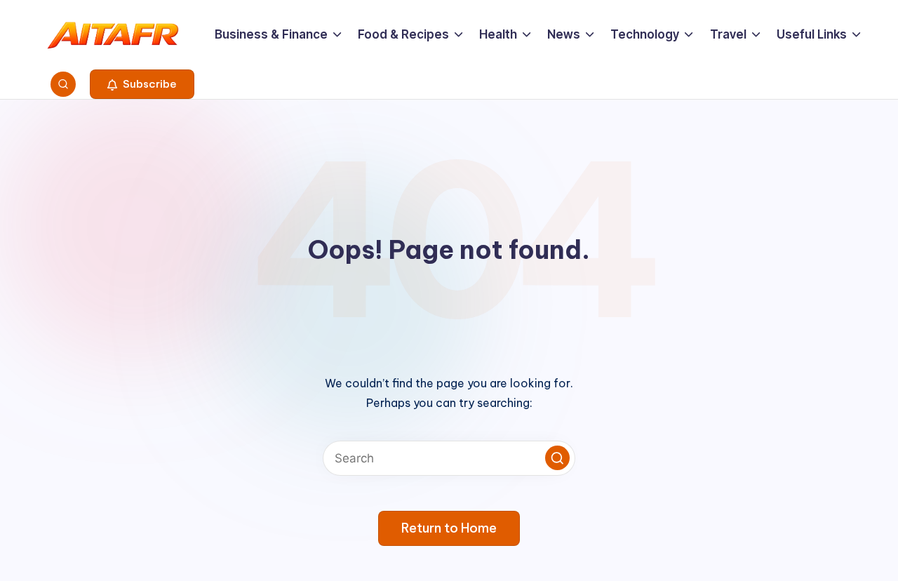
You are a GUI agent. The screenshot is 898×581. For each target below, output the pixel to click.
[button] (142, 84)
